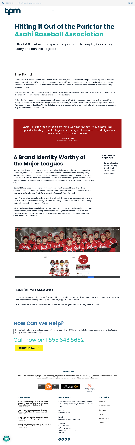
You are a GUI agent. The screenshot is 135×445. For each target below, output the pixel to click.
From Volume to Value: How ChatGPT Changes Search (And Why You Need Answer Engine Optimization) (33, 403)
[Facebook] (59, 439)
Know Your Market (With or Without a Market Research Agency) (33, 418)
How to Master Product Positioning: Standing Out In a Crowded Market (32, 411)
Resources (103, 410)
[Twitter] (62, 439)
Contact (102, 423)
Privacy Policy (104, 418)
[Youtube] (132, 3)
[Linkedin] (129, 3)
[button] (43, 11)
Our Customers (104, 406)
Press (101, 414)
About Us (102, 402)
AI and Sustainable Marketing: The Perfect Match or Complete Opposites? (35, 425)
